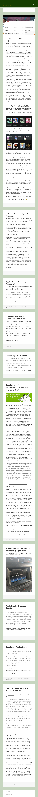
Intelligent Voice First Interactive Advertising (15, 317)
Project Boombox (15, 258)
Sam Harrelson (7, 3)
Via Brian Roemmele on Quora (12, 340)
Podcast (12, 306)
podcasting (19, 306)
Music (14, 539)
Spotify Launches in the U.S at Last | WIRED (18, 483)
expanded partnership (24, 254)
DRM (17, 306)
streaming (27, 678)
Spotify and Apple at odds (16, 647)
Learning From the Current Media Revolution (17, 689)
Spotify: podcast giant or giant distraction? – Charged (20, 370)
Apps (12, 539)
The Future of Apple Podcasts (15, 301)
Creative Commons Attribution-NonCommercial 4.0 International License (20, 793)
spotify (26, 306)
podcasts (22, 306)
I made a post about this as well (19, 95)
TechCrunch (10, 267)
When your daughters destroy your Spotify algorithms (18, 549)
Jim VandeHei (11, 694)
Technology (18, 678)
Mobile (14, 678)
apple (15, 306)
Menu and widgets (33, 4)
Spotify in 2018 (12, 385)
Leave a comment (9, 307)
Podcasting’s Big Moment (16, 355)
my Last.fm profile (16, 91)
